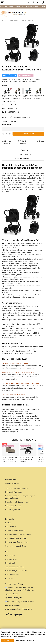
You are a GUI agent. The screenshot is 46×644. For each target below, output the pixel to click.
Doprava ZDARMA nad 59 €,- (16, 538)
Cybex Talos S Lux (26, 20)
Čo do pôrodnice (11, 559)
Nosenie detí (10, 563)
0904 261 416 (27, 609)
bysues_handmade (12, 605)
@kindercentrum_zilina (14, 598)
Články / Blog (10, 555)
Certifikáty (9, 578)
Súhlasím (7, 640)
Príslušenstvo (23, 154)
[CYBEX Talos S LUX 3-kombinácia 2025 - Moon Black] (23, 43)
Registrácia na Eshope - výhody (17, 542)
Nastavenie (20, 640)
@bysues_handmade (13, 594)
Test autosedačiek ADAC (14, 567)
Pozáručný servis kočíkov (15, 530)
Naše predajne (10, 527)
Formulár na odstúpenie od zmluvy (18, 502)
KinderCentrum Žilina (13, 609)
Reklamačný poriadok (13, 492)
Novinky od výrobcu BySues (16, 571)
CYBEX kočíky (13, 20)
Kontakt (8, 523)
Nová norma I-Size (12, 574)
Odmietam (31, 640)
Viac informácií (19, 637)
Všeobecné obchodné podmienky (17, 488)
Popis (23, 150)
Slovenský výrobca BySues (15, 546)
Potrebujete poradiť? (23, 158)
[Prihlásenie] (34, 2)
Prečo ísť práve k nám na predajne (18, 534)
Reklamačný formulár (13, 506)
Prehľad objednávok (12, 509)
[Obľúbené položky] (38, 2)
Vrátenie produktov (12, 484)
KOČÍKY (4, 20)
